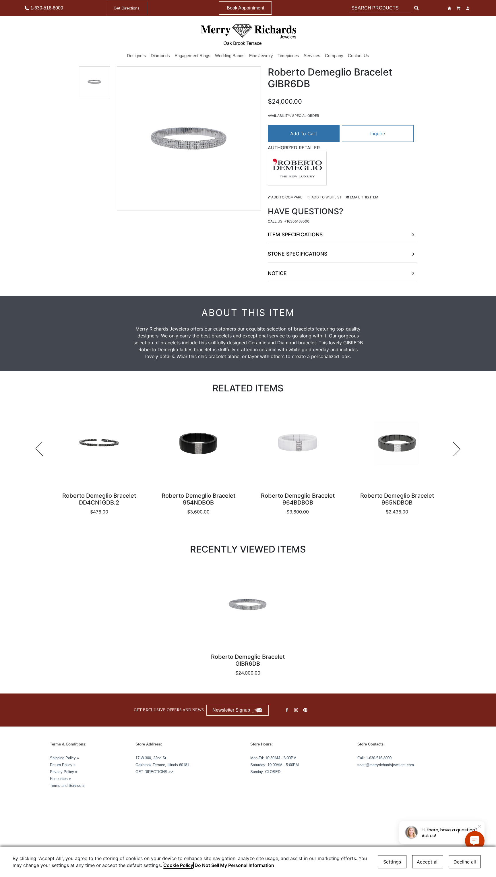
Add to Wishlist (326, 197)
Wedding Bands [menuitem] (230, 55)
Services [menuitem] (312, 55)
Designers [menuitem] (136, 55)
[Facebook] (287, 710)
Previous (39, 449)
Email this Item (364, 197)
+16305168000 (296, 221)
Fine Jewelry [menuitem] (261, 55)
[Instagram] (297, 710)
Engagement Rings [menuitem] (192, 55)
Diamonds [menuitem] (160, 55)
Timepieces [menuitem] (288, 55)
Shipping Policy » (64, 758)
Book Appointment (245, 7)
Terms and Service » (67, 785)
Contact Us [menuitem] (358, 55)
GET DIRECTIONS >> (154, 772)
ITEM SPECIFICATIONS (295, 234)
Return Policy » (62, 765)
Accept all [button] (428, 862)
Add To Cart (303, 133)
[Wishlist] (450, 8)
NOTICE (277, 273)
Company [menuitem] (334, 55)
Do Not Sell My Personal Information (234, 865)
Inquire (377, 133)
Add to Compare (286, 197)
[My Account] (468, 8)
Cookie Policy (178, 865)
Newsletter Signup (231, 710)
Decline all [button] (465, 862)
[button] (94, 81)
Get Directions (127, 8)
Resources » (60, 778)
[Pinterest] (306, 710)
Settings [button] (392, 862)
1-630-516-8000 (379, 758)
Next (457, 449)
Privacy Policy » (63, 772)
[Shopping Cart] (459, 8)
